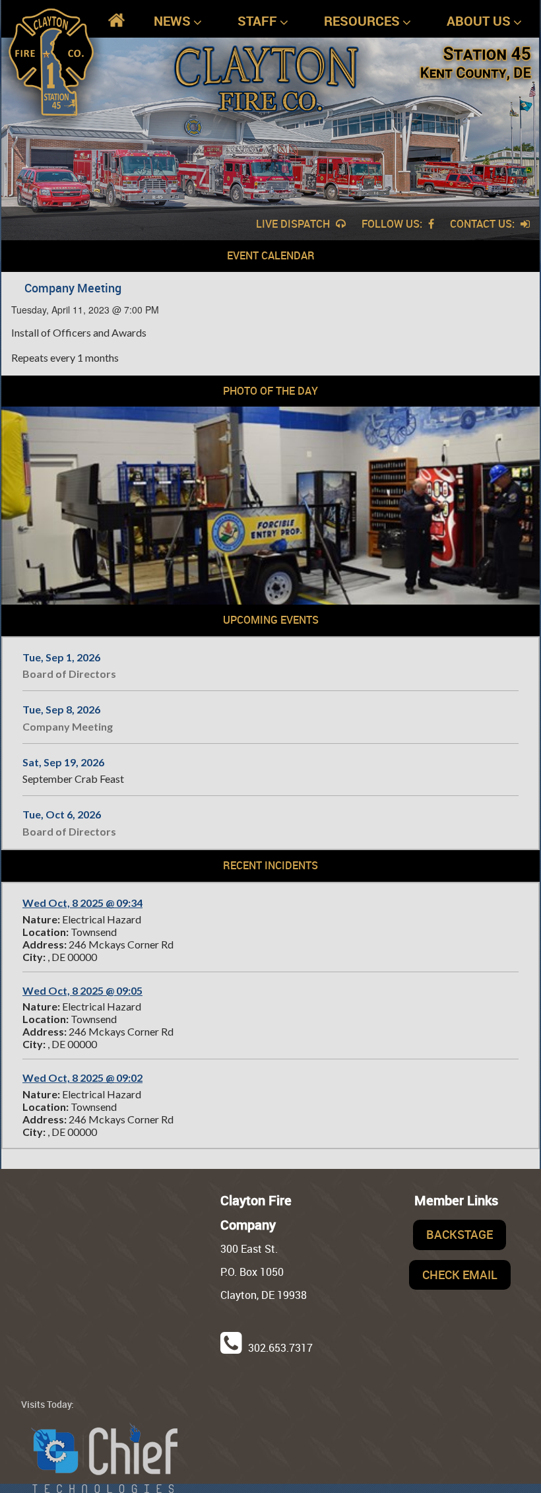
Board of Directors (69, 673)
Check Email (459, 1274)
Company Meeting (67, 726)
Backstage (459, 1234)
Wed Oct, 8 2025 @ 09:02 (82, 1077)
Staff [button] (257, 21)
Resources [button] (362, 21)
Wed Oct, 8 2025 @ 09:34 (82, 902)
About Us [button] (479, 21)
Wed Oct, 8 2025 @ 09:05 (82, 990)
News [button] (172, 21)
